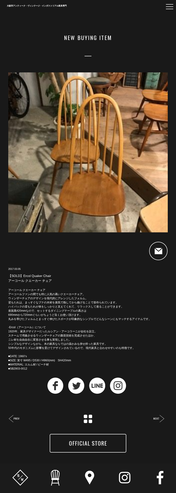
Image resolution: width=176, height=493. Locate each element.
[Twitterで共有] (76, 392)
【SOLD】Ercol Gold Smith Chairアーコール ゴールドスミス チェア (159, 419)
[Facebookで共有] (55, 392)
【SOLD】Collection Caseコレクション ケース (14, 419)
